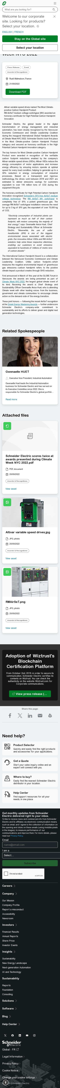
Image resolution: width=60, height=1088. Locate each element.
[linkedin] (30, 715)
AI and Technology (11, 972)
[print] (50, 715)
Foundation (7, 990)
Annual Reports (10, 936)
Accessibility (8, 914)
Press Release (13, 67)
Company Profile (11, 905)
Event (26, 67)
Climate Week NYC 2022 (13, 282)
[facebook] (10, 715)
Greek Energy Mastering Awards (22, 304)
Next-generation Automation (16, 967)
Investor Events (10, 945)
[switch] (5, 1082)
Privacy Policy (17, 836)
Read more (11, 399)
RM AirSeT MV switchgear (41, 199)
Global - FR (8, 1049)
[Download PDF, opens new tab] (18, 92)
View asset (11, 489)
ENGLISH (7, 32)
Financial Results (10, 932)
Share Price (8, 940)
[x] (20, 715)
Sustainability (8, 958)
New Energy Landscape (14, 963)
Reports (6, 985)
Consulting (7, 994)
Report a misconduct (13, 909)
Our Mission (8, 900)
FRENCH (18, 32)
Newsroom (7, 918)
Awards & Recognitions (17, 72)
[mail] (40, 715)
